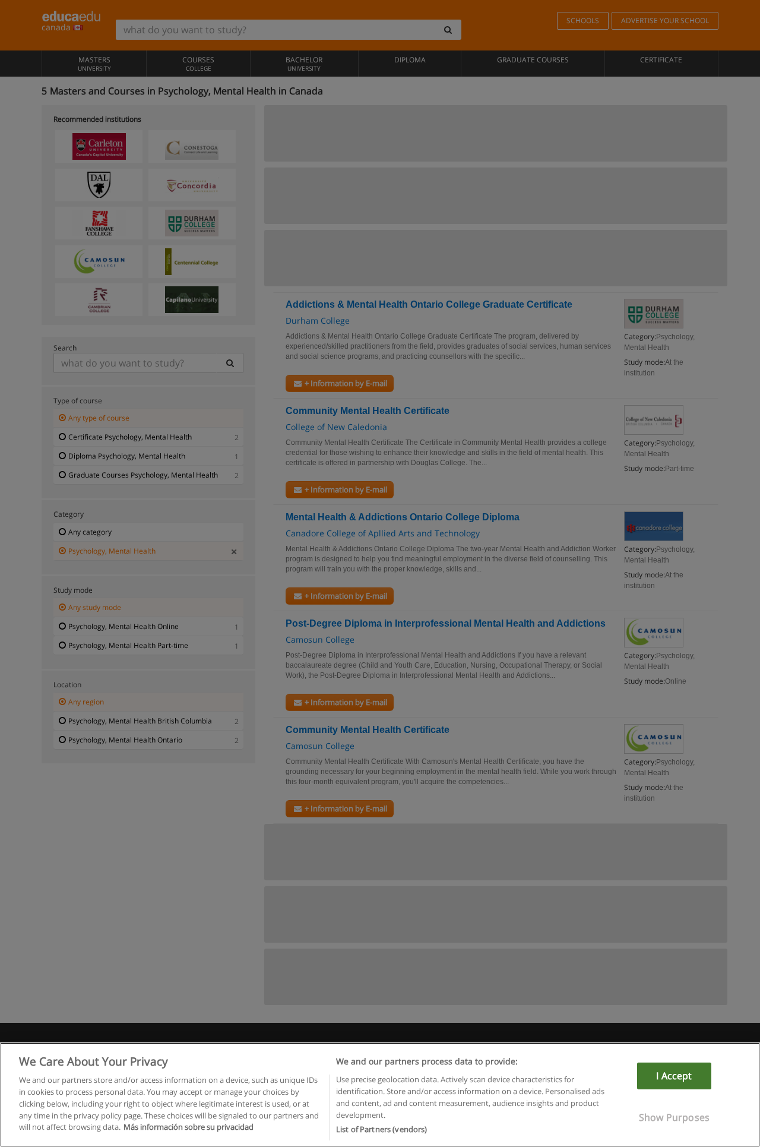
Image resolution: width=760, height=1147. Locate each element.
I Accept (674, 1075)
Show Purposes (674, 1117)
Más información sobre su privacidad (189, 1126)
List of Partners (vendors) (381, 1128)
